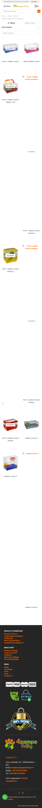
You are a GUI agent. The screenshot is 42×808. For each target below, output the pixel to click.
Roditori (15, 16)
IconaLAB (34, 806)
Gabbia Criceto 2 (10, 476)
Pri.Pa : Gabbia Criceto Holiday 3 (31, 232)
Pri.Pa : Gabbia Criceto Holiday (10, 439)
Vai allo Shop (34, 2)
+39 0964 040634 (17, 773)
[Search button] (38, 11)
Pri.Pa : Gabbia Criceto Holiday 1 (31, 401)
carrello (8, 655)
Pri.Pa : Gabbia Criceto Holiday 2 (10, 270)
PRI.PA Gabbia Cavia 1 (32, 61)
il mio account (10, 653)
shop (6, 672)
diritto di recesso (12, 641)
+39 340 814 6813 (19, 770)
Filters (12, 23)
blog (6, 674)
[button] (4, 1)
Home (4, 16)
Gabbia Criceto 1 (31, 607)
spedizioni (8, 638)
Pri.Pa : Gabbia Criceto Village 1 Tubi (10, 101)
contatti (8, 676)
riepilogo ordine (11, 657)
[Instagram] (23, 793)
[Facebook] (19, 793)
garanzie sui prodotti (14, 643)
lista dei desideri (11, 659)
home (6, 667)
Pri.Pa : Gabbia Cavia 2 (10, 61)
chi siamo (8, 669)
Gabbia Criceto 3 (31, 438)
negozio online (10, 651)
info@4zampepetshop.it (22, 767)
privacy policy (10, 634)
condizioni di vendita (13, 636)
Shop (9, 16)
